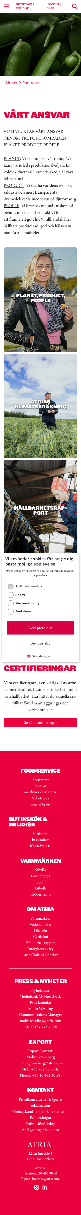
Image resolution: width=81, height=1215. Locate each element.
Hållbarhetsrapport (40, 943)
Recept (40, 786)
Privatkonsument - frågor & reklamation (40, 1102)
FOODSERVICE (54, 6)
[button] (41, 656)
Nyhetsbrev (41, 798)
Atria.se (11, 82)
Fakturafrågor (40, 1117)
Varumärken (40, 918)
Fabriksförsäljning (40, 1124)
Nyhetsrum (40, 990)
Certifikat (40, 936)
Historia (40, 930)
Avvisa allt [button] (40, 643)
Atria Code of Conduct (40, 955)
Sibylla (40, 870)
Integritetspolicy (40, 949)
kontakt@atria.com (46, 1178)
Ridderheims (40, 894)
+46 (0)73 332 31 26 (40, 1027)
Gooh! (41, 882)
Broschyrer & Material (40, 792)
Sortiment (41, 780)
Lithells (41, 888)
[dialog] (40, 607)
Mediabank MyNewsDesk (41, 996)
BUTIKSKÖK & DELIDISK (25, 6)
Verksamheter (41, 924)
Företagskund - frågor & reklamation (40, 1111)
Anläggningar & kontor (40, 1130)
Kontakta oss (40, 804)
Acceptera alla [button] (40, 628)
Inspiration (41, 840)
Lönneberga (40, 876)
